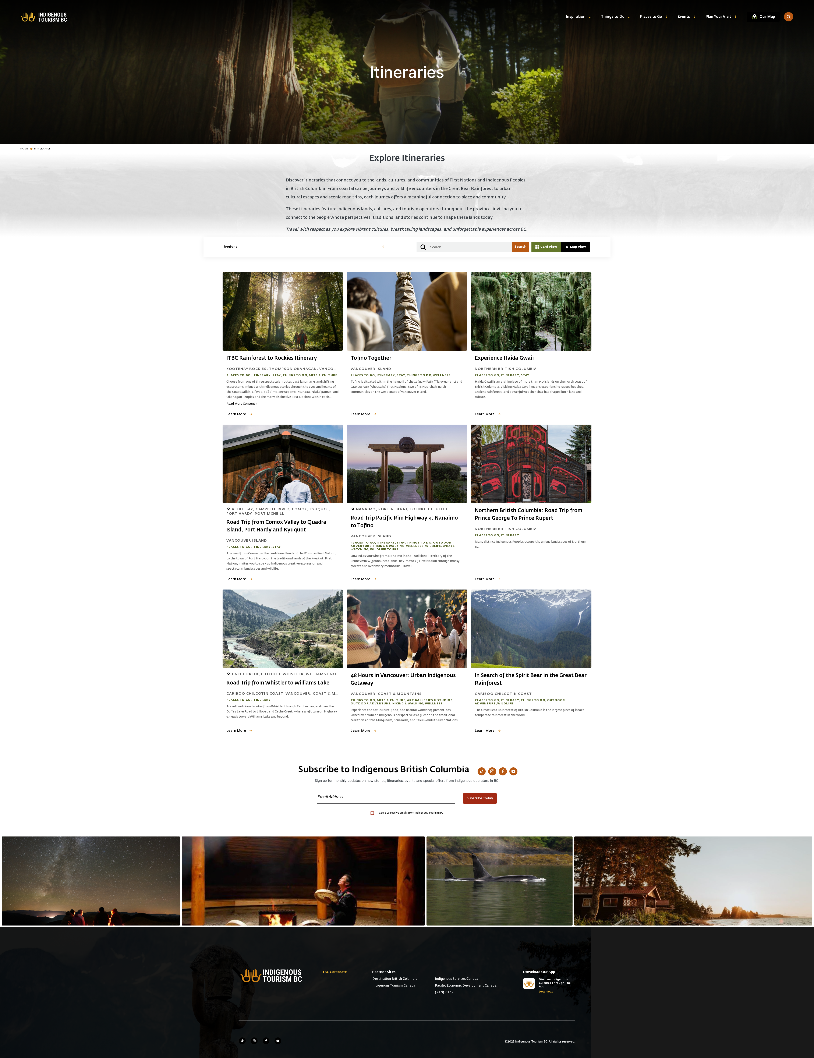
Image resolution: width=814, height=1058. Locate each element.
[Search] (788, 16)
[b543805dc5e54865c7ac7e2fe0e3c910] (303, 881)
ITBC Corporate (334, 972)
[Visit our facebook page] (266, 1040)
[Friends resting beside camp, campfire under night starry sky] (91, 881)
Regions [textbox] (230, 246)
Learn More (236, 414)
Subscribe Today (480, 798)
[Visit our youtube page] (278, 1040)
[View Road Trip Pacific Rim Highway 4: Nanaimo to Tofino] (407, 464)
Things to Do (612, 17)
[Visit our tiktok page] (242, 1040)
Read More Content (242, 403)
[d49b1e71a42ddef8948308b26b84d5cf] (499, 881)
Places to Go (651, 17)
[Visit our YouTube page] (513, 771)
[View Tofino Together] (407, 311)
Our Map (767, 17)
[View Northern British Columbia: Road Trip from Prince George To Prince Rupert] (531, 464)
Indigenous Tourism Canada (393, 985)
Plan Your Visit (718, 17)
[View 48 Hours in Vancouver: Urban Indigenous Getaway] (407, 629)
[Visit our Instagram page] (492, 771)
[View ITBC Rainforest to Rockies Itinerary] (283, 311)
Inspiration (575, 17)
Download (546, 991)
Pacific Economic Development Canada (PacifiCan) (465, 989)
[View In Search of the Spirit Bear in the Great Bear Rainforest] (531, 629)
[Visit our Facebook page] (503, 771)
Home (24, 149)
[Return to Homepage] (44, 17)
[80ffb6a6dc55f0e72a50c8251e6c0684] (693, 881)
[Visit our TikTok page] (482, 771)
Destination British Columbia (394, 978)
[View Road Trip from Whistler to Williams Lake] (283, 629)
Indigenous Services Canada (456, 978)
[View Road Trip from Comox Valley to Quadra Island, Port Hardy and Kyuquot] (283, 464)
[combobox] (304, 247)
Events (683, 17)
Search (520, 247)
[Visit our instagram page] (254, 1040)
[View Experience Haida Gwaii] (531, 311)
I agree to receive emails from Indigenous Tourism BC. (410, 813)
